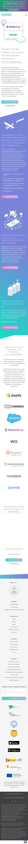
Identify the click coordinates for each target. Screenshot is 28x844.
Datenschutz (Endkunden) (14, 669)
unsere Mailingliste (13, 9)
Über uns (14, 632)
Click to (18, 180)
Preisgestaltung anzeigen (8, 321)
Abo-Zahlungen (8, 191)
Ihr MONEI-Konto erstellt (17, 369)
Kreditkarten (7, 174)
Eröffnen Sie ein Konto (9, 102)
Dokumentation (14, 641)
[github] (15, 801)
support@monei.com (5, 816)
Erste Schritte (14, 647)
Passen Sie (4, 246)
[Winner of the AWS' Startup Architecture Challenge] (14, 589)
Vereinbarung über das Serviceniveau (14, 677)
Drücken (14, 621)
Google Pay (9, 180)
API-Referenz (14, 644)
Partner (14, 624)
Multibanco (9, 185)
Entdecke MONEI (10, 196)
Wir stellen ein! (14, 627)
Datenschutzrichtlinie (14, 664)
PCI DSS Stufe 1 (14, 675)
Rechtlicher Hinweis (14, 661)
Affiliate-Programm (14, 629)
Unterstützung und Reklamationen (14, 672)
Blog (14, 619)
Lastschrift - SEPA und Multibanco (13, 188)
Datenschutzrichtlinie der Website (8, 820)
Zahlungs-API (19, 376)
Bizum (22, 183)
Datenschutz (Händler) (14, 667)
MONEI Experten (14, 649)
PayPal (19, 178)
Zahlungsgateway (15, 316)
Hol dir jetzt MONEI (9, 267)
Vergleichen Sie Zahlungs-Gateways (14, 609)
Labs (14, 652)
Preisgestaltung (14, 604)
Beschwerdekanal (14, 680)
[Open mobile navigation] (26, 14)
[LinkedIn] (12, 801)
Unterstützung (14, 607)
